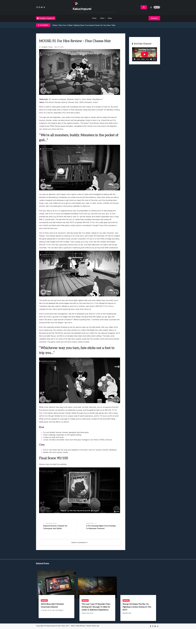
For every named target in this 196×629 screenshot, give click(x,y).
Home (94, 18)
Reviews (44, 600)
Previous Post (51, 523)
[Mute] (151, 59)
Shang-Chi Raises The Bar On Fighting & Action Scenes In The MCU (137, 607)
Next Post (90, 523)
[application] (144, 54)
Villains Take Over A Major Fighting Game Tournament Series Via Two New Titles (83, 25)
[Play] (135, 59)
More (102, 18)
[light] (154, 7)
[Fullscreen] (154, 59)
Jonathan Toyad (46, 47)
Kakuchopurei (82, 9)
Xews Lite (95, 626)
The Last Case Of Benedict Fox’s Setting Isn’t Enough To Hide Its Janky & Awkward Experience (96, 607)
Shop (110, 18)
